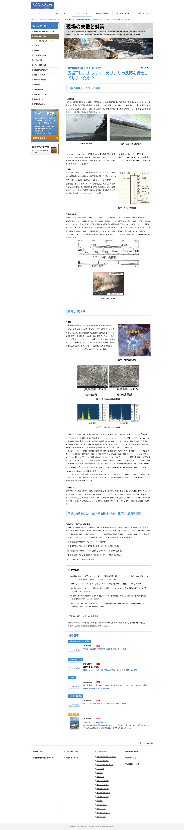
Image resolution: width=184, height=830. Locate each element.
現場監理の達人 (39, 104)
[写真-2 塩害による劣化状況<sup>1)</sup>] (130, 140)
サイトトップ (39, 752)
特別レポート (38, 89)
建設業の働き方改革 (41, 70)
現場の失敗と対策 (54, 19)
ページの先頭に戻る (147, 743)
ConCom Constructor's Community (42, 5)
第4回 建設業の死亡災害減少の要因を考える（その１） (105, 649)
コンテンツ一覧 (42, 19)
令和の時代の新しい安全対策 (44, 31)
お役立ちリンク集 (133, 764)
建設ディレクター (40, 75)
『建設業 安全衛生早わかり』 (95, 722)
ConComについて (72, 752)
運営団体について (72, 758)
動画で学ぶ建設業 (40, 80)
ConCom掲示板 (132, 752)
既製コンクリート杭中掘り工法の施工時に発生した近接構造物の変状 (110, 670)
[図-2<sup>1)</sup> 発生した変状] (108, 295)
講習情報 (37, 84)
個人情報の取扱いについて (44, 758)
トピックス (38, 45)
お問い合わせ (131, 758)
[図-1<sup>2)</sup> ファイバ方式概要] (134, 205)
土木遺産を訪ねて (40, 55)
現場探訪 (37, 50)
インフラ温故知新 (40, 65)
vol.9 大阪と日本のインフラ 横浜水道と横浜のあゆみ (105, 703)
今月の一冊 (38, 60)
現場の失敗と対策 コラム (45, 41)
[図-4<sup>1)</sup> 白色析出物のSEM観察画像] (108, 395)
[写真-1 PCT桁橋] (86, 140)
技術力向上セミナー (41, 94)
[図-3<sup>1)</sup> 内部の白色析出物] (134, 357)
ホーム (33, 19)
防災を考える (38, 99)
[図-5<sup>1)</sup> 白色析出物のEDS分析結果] (108, 424)
